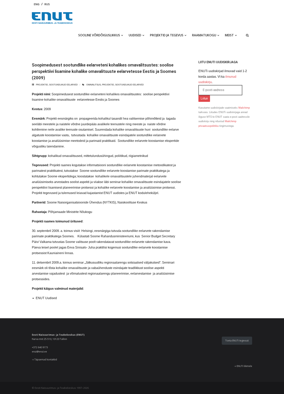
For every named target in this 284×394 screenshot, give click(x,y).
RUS (47, 4)
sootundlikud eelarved (63, 84)
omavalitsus (93, 84)
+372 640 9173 (40, 347)
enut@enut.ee (39, 351)
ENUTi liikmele (244, 366)
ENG (36, 4)
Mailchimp (244, 107)
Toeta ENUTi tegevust (237, 340)
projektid (42, 84)
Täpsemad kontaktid (45, 359)
